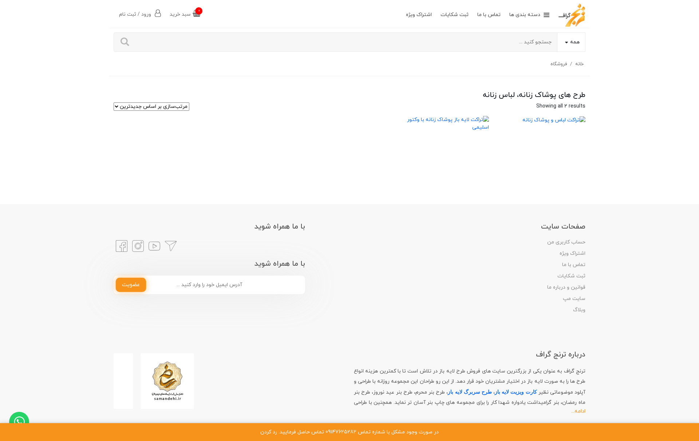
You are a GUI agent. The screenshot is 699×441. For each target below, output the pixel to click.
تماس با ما (489, 14)
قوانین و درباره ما (566, 287)
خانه (579, 64)
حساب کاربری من (566, 242)
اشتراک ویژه (419, 14)
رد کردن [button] (268, 432)
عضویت (131, 285)
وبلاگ (579, 310)
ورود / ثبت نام (136, 14)
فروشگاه (558, 64)
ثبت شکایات (455, 14)
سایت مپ (574, 298)
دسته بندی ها (524, 14)
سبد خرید (185, 13)
